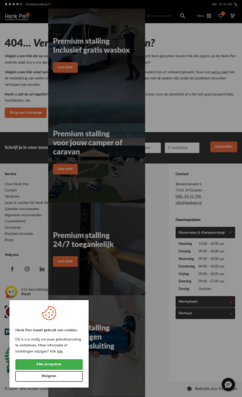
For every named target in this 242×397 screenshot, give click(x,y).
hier (60, 351)
